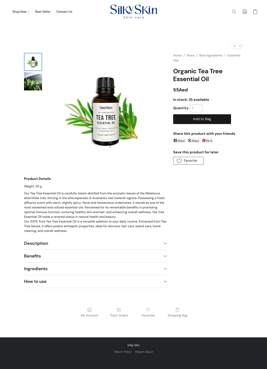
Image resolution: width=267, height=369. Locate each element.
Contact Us (64, 12)
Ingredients (35, 269)
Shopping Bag (177, 315)
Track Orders (119, 315)
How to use (35, 281)
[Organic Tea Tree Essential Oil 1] (33, 81)
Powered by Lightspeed (134, 358)
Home (177, 55)
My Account (89, 315)
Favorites (148, 315)
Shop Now (19, 12)
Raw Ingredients (210, 55)
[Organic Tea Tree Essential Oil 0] (33, 62)
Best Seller (42, 12)
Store (190, 55)
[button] (133, 11)
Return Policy (122, 352)
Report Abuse (144, 352)
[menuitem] (234, 46)
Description (36, 243)
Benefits (32, 256)
